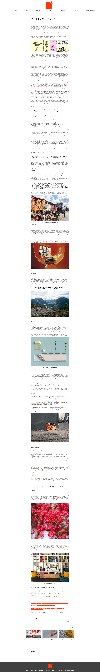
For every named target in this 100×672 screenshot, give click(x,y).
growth (32, 612)
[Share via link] (38, 618)
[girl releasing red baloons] (33, 634)
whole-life (61, 612)
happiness (44, 612)
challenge (36, 612)
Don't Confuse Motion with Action (66, 640)
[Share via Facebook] (31, 618)
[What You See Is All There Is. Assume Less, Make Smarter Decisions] (50, 634)
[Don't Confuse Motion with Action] (66, 634)
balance (40, 612)
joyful (58, 612)
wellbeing (49, 612)
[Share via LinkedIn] (36, 618)
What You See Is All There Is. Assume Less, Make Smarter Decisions (50, 640)
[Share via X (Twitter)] (33, 618)
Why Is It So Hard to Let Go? (33, 639)
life (52, 612)
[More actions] (68, 16)
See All (73, 627)
